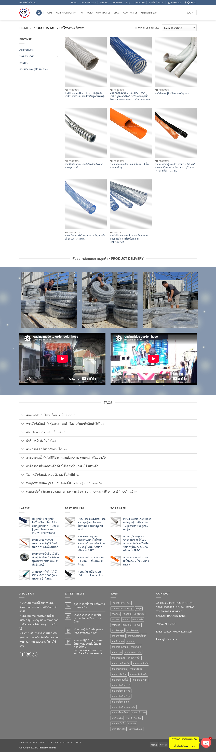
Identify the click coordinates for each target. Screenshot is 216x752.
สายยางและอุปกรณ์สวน (33, 69)
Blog (128, 2)
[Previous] (18, 302)
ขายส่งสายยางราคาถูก (122, 608)
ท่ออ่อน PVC (26, 56)
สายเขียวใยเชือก (134, 718)
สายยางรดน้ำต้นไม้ (120, 663)
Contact (76, 742)
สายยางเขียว (136, 668)
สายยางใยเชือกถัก (120, 701)
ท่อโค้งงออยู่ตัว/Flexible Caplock (172, 93)
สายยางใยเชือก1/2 (121, 685)
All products (26, 49)
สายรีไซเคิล (117, 718)
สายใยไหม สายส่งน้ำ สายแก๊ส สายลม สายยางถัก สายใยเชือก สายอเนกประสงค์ (129, 238)
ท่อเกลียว (116, 625)
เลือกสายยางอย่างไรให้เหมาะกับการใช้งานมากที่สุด (88, 618)
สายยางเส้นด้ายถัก (138, 674)
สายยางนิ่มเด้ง (118, 657)
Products (25, 742)
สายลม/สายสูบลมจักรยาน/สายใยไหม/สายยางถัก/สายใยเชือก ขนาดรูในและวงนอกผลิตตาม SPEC (175, 167)
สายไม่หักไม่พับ (119, 729)
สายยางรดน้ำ (134, 657)
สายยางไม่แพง (139, 712)
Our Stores (117, 2)
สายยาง (24, 62)
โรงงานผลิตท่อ (135, 729)
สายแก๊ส (132, 723)
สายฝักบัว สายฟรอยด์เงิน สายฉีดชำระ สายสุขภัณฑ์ (84, 166)
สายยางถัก (136, 646)
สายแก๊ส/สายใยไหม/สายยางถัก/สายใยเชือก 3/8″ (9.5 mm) (85, 237)
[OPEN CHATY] (206, 743)
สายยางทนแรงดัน (133, 652)
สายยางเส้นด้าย (119, 674)
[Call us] (34, 654)
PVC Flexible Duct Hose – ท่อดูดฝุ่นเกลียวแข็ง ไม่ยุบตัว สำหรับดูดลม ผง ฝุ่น (85, 94)
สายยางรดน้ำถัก (140, 663)
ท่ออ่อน (125, 619)
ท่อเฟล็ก (127, 625)
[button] (175, 2)
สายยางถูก (117, 652)
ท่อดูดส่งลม (139, 614)
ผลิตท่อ (137, 625)
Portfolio (104, 2)
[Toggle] (58, 56)
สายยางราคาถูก (119, 668)
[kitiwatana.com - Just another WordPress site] (25, 13)
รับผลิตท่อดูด (118, 630)
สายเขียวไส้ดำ (118, 723)
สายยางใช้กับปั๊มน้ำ (121, 679)
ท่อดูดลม (127, 614)
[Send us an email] (195, 3)
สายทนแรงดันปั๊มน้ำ (137, 636)
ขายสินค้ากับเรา (156, 2)
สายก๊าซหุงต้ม (118, 636)
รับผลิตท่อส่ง (132, 630)
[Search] (39, 13)
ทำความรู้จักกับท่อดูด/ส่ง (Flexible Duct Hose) (88, 631)
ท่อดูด (139, 608)
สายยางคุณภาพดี (120, 646)
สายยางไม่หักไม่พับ (120, 712)
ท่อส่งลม (115, 619)
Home (74, 2)
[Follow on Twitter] (192, 3)
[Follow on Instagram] (188, 3)
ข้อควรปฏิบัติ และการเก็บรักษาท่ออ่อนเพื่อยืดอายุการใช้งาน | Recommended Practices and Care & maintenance (88, 647)
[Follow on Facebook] (185, 3)
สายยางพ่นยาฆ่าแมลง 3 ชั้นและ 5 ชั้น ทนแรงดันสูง (129, 166)
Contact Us (139, 2)
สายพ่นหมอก (118, 641)
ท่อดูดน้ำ (116, 614)
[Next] (197, 302)
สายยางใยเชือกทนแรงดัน (124, 707)
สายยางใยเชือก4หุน (121, 690)
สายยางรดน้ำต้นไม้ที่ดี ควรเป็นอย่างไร (89, 605)
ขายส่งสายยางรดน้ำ (121, 603)
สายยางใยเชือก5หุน (121, 696)
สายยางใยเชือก (140, 679)
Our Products (87, 2)
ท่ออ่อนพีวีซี (137, 619)
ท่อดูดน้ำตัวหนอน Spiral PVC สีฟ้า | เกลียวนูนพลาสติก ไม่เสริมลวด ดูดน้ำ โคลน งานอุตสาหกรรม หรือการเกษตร (130, 96)
